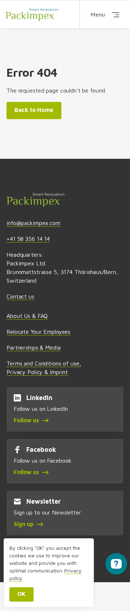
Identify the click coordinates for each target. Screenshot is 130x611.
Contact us (20, 296)
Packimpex (32, 14)
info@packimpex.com (33, 223)
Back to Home (33, 110)
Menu (98, 14)
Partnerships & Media (33, 347)
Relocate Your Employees (38, 331)
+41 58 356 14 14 (28, 238)
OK (21, 593)
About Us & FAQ (27, 316)
